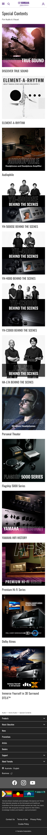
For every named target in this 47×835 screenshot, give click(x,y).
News (4, 730)
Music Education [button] (8, 724)
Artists (4, 742)
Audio (4, 713)
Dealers (5, 749)
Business (5, 773)
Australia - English (12, 768)
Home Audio (13, 713)
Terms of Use (22, 819)
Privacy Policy (35, 819)
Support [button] (5, 755)
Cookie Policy (23, 824)
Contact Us (10, 819)
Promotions (6, 736)
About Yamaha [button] (7, 761)
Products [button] (5, 718)
